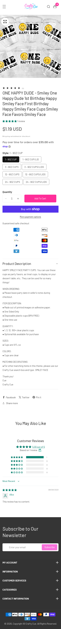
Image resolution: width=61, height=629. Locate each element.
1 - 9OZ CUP (11, 159)
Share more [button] (12, 403)
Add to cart (40, 198)
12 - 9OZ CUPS (12, 174)
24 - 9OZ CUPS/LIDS (36, 181)
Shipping (6, 136)
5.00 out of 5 (38, 446)
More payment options (30, 216)
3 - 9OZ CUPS (12, 166)
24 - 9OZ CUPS (12, 181)
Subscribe (49, 547)
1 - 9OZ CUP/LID (31, 159)
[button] (10, 121)
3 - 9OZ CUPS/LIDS (34, 166)
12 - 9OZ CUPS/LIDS (35, 174)
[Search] (48, 6)
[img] (10, 490)
